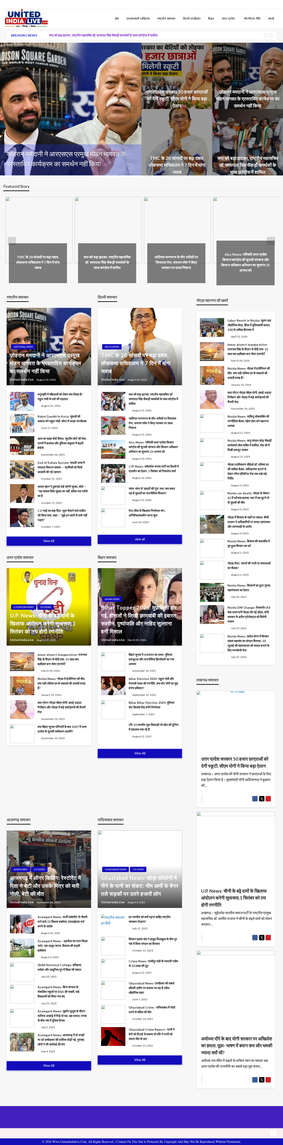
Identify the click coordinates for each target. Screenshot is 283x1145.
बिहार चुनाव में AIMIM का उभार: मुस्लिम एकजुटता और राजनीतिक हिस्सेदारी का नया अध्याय (151, 659)
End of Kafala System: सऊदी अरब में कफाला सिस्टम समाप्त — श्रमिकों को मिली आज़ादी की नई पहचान (61, 467)
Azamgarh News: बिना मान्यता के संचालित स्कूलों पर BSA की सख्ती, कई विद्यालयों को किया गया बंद (58, 991)
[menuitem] (117, 18)
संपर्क (271, 18)
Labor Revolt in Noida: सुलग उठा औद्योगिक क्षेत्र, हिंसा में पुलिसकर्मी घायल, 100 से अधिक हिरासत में (249, 325)
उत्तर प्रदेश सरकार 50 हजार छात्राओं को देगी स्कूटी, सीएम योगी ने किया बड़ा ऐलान (177, 98)
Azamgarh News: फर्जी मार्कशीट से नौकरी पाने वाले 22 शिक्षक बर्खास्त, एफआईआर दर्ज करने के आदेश (62, 921)
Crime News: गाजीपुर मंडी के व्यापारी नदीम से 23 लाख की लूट (153, 963)
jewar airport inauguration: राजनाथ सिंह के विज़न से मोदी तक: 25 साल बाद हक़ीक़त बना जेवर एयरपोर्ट (62, 659)
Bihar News (112, 599)
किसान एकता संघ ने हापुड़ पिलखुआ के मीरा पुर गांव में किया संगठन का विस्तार (153, 941)
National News (23, 346)
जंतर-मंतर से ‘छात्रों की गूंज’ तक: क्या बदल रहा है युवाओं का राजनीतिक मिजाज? (152, 491)
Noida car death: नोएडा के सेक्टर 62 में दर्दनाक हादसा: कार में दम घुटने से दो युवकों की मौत (249, 497)
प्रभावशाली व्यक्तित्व (138, 18)
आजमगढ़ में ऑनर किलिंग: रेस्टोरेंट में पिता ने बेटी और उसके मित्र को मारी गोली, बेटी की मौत (45, 886)
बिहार (211, 18)
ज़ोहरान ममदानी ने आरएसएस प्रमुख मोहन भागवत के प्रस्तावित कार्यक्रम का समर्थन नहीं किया (247, 98)
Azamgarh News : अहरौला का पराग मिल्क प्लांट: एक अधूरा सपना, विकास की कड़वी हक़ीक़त (63, 945)
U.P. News (45, 607)
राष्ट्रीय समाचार (166, 18)
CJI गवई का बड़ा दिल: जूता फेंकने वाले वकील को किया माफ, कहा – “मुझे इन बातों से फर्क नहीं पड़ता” (62, 515)
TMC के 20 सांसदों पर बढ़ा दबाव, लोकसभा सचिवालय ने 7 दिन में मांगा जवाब (69, 159)
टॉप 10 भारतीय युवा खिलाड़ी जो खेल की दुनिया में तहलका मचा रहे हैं (153, 727)
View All (48, 541)
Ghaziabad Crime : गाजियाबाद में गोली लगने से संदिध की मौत (152, 1009)
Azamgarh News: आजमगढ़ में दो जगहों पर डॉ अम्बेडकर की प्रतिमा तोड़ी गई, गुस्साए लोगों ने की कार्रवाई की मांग (61, 1039)
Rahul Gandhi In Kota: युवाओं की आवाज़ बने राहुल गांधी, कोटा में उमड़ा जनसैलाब (62, 418)
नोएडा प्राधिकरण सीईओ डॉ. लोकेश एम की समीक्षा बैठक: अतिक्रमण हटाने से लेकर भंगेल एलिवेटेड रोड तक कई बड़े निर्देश (248, 471)
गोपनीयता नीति (252, 18)
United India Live (22, 379)
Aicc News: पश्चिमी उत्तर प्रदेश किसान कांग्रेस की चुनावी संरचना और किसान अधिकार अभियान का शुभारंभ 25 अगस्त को (153, 446)
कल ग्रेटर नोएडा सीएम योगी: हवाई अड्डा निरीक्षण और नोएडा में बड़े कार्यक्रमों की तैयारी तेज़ (62, 707)
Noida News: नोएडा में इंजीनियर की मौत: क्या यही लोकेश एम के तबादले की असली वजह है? (61, 683)
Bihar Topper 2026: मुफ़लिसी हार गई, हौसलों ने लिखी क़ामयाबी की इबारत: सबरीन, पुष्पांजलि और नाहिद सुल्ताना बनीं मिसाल (139, 619)
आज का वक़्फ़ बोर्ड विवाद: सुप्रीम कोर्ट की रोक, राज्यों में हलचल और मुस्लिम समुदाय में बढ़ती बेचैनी (62, 443)
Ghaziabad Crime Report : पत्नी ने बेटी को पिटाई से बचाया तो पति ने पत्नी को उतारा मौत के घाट (152, 1034)
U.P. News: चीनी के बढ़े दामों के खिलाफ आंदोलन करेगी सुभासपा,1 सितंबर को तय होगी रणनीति (43, 623)
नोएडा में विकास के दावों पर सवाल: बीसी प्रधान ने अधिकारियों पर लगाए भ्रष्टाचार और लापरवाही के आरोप (249, 521)
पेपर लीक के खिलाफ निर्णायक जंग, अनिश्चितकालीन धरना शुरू (147, 513)
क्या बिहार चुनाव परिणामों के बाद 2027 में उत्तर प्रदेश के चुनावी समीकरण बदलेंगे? (62, 729)
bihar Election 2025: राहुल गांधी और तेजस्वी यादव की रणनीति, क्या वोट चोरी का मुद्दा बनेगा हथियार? (153, 683)
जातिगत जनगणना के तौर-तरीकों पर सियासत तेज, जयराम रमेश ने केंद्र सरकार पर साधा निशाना (176, 262)
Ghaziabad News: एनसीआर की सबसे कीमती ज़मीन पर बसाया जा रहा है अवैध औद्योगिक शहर (151, 987)
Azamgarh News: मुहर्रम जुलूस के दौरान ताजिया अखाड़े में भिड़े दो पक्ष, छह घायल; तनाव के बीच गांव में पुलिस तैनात (62, 1015)
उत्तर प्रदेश (228, 18)
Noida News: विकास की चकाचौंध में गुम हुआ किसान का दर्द (249, 543)
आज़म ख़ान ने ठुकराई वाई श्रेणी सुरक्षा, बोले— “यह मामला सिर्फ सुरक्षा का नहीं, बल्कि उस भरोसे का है (63, 491)
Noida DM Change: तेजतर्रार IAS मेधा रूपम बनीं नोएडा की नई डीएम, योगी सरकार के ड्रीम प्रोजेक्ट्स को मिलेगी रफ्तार (249, 614)
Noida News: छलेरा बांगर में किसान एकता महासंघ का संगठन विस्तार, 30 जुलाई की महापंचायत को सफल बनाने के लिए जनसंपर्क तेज (248, 643)
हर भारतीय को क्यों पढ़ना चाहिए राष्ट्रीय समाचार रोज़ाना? (149, 919)
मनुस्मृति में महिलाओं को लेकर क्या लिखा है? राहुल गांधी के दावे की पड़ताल (60, 396)
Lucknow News (24, 607)
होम (117, 18)
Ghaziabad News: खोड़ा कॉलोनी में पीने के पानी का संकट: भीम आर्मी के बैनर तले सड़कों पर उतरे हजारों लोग (139, 886)
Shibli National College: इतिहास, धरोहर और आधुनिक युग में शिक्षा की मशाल (60, 967)
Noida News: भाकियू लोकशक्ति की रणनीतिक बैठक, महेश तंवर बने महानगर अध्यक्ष (248, 421)
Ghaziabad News (115, 869)
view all (140, 539)
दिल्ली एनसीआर (192, 18)
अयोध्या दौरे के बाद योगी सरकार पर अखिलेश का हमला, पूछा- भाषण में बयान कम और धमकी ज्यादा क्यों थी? (236, 1045)
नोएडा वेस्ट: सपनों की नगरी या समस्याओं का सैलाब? (249, 565)
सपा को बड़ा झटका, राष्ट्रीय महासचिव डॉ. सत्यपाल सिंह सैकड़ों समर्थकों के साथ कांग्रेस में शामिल (103, 35)
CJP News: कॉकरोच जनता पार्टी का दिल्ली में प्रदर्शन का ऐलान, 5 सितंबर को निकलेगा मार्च (154, 468)
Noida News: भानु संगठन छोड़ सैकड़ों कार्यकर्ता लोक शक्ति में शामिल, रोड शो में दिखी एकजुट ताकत (250, 445)
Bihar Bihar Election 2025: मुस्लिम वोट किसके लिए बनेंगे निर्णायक (151, 705)
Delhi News (112, 346)
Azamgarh (20, 869)
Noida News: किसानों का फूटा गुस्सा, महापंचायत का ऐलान (249, 587)
